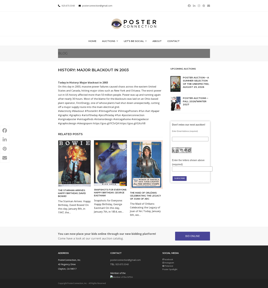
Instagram (169, 262)
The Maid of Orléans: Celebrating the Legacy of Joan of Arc (145, 195)
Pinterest (168, 266)
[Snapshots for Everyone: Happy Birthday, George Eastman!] (110, 162)
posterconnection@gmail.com (97, 5)
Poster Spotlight (169, 269)
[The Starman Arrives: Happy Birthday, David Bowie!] (74, 163)
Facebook (168, 259)
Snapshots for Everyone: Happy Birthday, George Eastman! (110, 192)
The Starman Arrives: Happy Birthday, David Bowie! (72, 193)
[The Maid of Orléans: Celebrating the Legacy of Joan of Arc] (146, 164)
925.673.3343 (122, 264)
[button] (4, 130)
